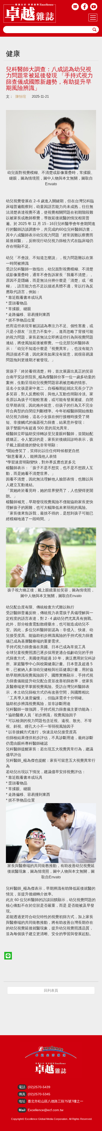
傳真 (22, 1094)
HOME (30, 13)
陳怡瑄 (20, 96)
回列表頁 (51, 990)
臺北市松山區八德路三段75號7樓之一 (55, 1101)
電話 (22, 1087)
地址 (22, 1101)
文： (9, 96)
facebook (84, 6)
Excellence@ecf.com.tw (45, 1110)
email (75, 6)
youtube (94, 6)
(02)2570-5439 (39, 1087)
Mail (22, 1110)
